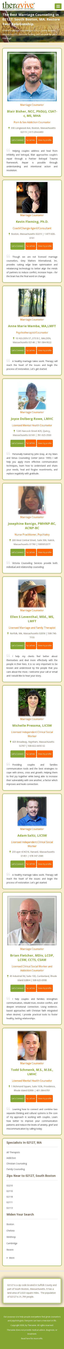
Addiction (11, 1157)
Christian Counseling (17, 1163)
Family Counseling (16, 1169)
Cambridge (12, 1243)
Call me (31, 140)
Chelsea (10, 1230)
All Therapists (13, 1152)
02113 (10, 1207)
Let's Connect (17, 140)
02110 (10, 1191)
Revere (10, 1249)
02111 (10, 1202)
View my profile (45, 140)
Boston (10, 1224)
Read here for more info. (32, 1338)
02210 (10, 1185)
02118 (10, 1196)
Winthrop (11, 1236)
